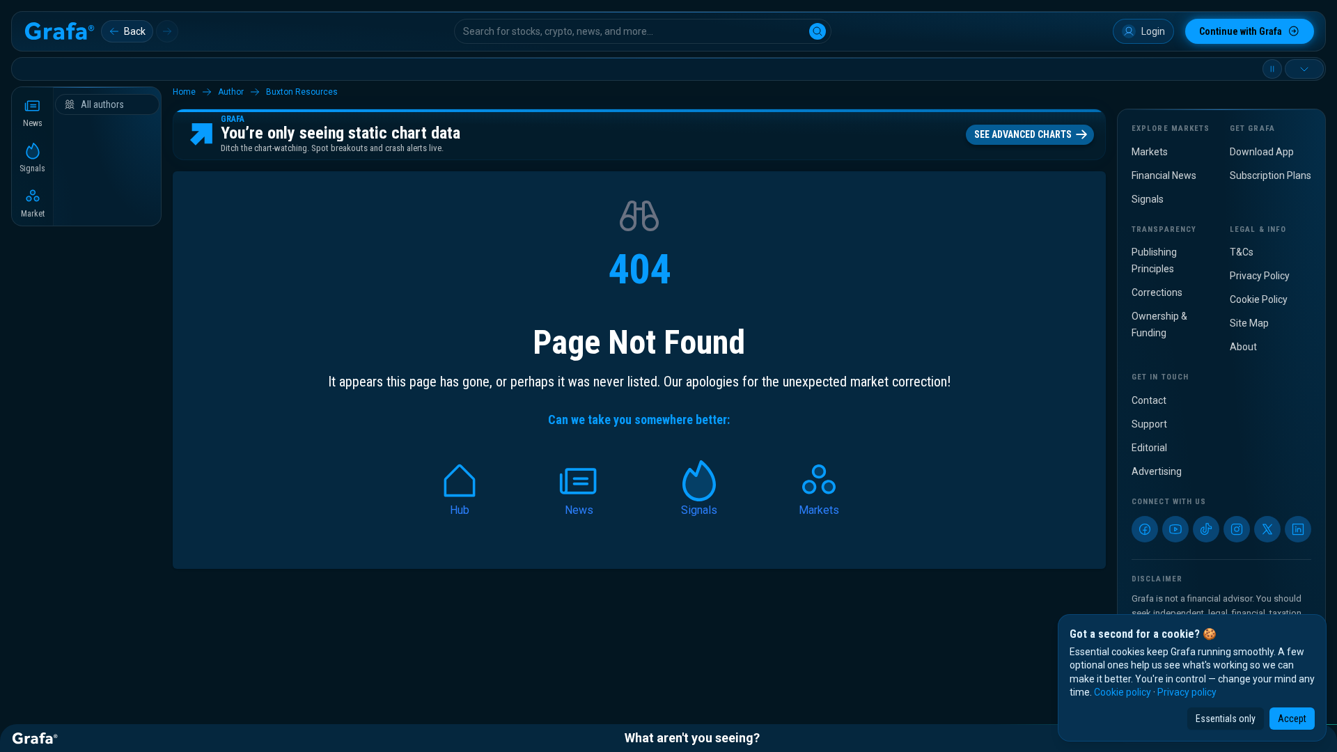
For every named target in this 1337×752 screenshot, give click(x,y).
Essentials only (1226, 718)
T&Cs (1241, 252)
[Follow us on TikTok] (1206, 529)
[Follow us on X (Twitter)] (1267, 529)
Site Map (1249, 323)
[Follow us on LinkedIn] (1298, 529)
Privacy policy (1187, 692)
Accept (1292, 718)
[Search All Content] (817, 31)
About (1243, 346)
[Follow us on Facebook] (1145, 529)
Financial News (1164, 175)
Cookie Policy (1259, 299)
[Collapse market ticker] (1304, 69)
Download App (1262, 151)
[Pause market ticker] (1272, 69)
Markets (1150, 151)
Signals (1148, 199)
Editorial (1149, 447)
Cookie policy (1122, 692)
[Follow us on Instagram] (1236, 529)
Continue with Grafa (1240, 31)
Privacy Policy (1260, 275)
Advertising (1157, 471)
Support (1149, 424)
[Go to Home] (59, 31)
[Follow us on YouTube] (1175, 529)
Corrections (1157, 292)
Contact (1149, 400)
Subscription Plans (1270, 175)
